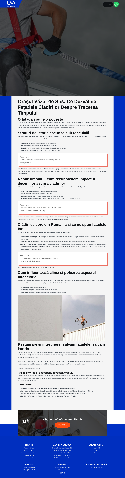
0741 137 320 (62, 470)
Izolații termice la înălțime (62, 458)
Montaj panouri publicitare (62, 450)
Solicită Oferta (62, 425)
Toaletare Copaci (29, 450)
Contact (96, 453)
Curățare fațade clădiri (62, 453)
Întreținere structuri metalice (62, 455)
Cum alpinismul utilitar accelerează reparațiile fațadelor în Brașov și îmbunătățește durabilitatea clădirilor (57, 391)
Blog (62, 473)
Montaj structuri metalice (29, 453)
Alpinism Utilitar (29, 448)
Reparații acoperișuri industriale (62, 448)
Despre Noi (96, 448)
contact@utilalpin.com (62, 467)
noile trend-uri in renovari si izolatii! (43, 267)
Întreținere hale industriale (29, 458)
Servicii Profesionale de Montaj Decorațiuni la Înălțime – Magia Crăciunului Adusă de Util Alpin (53, 393)
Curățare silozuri (29, 455)
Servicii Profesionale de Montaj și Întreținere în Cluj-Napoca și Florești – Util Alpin (49, 396)
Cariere (96, 450)
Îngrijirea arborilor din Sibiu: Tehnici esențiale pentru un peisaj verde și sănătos (48, 388)
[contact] (116, 4)
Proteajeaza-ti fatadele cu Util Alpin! (29, 368)
